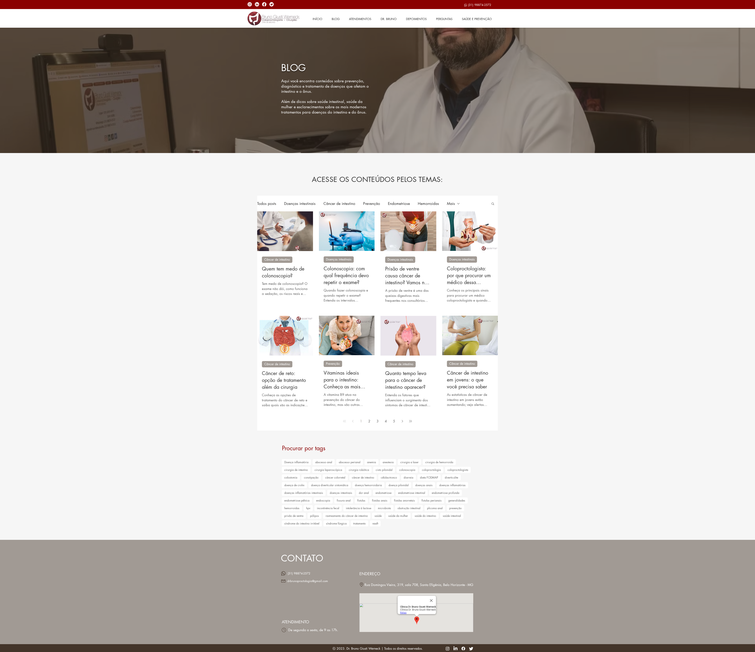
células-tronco (389, 477)
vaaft (375, 523)
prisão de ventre (293, 516)
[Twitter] (271, 4)
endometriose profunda (445, 493)
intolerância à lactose (358, 508)
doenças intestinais (341, 493)
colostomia (290, 477)
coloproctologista (457, 470)
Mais (451, 203)
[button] (493, 204)
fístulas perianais (432, 500)
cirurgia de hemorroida (439, 462)
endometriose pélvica (296, 500)
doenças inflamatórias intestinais (303, 493)
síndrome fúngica (336, 523)
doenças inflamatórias (452, 485)
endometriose (383, 493)
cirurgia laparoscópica (328, 470)
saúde (378, 516)
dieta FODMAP (429, 477)
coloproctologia (431, 470)
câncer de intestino (363, 477)
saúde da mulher (398, 516)
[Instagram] (250, 4)
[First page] (344, 421)
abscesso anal (323, 462)
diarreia (408, 477)
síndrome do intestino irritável (301, 523)
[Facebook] (264, 4)
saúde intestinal (452, 516)
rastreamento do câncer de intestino (347, 516)
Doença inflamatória (296, 462)
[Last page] (410, 421)
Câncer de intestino (339, 203)
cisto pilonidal (384, 470)
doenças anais (424, 485)
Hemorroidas (428, 203)
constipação (311, 477)
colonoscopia (407, 470)
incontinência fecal (328, 508)
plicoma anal (435, 508)
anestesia (388, 462)
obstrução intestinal (409, 508)
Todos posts (266, 203)
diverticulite (451, 477)
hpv (308, 508)
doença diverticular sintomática (329, 485)
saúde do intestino (425, 516)
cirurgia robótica (359, 470)
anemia (371, 462)
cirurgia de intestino (296, 470)
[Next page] (402, 421)
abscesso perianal (349, 462)
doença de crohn (294, 485)
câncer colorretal (335, 477)
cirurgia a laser (409, 462)
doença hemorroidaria (368, 485)
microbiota (384, 508)
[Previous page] (352, 421)
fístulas (361, 500)
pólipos (314, 516)
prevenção (455, 508)
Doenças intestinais (300, 203)
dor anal (364, 493)
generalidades (456, 500)
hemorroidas (291, 508)
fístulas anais (379, 500)
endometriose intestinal (411, 493)
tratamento (359, 523)
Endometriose (399, 203)
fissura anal (344, 500)
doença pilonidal (399, 485)
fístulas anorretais (404, 500)
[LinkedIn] (257, 4)
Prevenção (371, 203)
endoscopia (323, 500)
